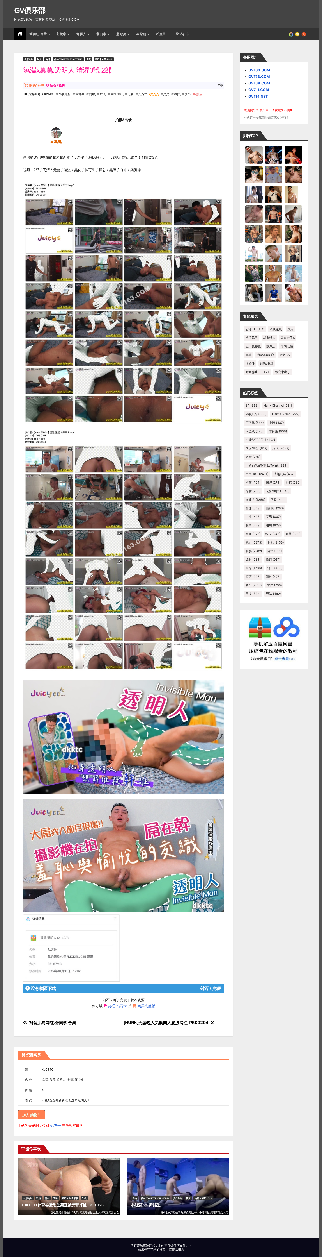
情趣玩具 (284, 474)
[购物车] (297, 34)
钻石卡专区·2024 (103, 59)
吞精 (253, 457)
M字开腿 (65, 94)
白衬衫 (275, 508)
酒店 (253, 576)
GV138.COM (259, 83)
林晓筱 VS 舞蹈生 (145, 1205)
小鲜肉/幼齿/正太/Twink (266, 465)
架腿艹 (142, 94)
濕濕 (155, 94)
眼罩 (253, 525)
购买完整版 (146, 1006)
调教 (55, 1198)
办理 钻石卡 (117, 1006)
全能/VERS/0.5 (260, 440)
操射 (253, 491)
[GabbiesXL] (273, 253)
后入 (103, 94)
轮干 (274, 568)
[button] (303, 34)
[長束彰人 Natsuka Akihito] (273, 293)
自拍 (274, 551)
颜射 (273, 576)
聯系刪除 (178, 1249)
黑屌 (274, 585)
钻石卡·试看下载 (70, 1198)
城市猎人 (269, 338)
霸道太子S (288, 338)
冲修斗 (250, 363)
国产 (84, 34)
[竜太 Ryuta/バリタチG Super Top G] (273, 194)
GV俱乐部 (30, 10)
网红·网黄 (40, 34)
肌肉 (254, 542)
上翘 (276, 422)
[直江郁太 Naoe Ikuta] (293, 293)
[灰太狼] (254, 293)
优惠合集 (28, 59)
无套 (130, 94)
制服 (39, 59)
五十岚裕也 (253, 346)
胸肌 (275, 542)
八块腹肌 (276, 329)
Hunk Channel (278, 405)
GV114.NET (258, 96)
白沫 (253, 508)
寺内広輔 (287, 346)
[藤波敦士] (293, 273)
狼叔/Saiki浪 (265, 355)
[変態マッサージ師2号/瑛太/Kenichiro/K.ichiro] (293, 194)
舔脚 (253, 559)
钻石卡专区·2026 (203, 1198)
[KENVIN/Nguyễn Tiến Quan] (273, 154)
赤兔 (290, 329)
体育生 (79, 94)
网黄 (89, 59)
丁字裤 (255, 422)
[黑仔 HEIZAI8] (254, 233)
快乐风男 (252, 338)
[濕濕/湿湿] (56, 133)
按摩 (63, 34)
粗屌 (273, 525)
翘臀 (293, 534)
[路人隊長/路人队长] (293, 253)
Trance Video (285, 414)
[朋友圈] (291, 34)
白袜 (253, 517)
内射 (92, 94)
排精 (293, 482)
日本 (104, 34)
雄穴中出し (282, 372)
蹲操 (177, 94)
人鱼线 (255, 431)
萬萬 (166, 94)
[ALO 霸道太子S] (293, 214)
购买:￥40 (36, 85)
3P (252, 405)
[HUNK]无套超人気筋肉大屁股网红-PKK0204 (166, 1022)
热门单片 (177, 1198)
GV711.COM (258, 90)
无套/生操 (278, 491)
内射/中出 (256, 448)
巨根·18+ (116, 94)
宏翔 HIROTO (255, 329)
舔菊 (273, 559)
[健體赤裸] (254, 253)
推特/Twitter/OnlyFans (68, 59)
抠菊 (253, 482)
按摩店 (270, 346)
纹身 (272, 534)
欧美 (123, 34)
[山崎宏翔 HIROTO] (254, 154)
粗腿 (253, 534)
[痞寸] (273, 214)
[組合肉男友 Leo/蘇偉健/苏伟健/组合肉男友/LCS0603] (273, 174)
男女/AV (284, 355)
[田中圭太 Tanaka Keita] (293, 233)
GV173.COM (259, 76)
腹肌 (254, 551)
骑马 (188, 94)
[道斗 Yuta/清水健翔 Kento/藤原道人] (273, 233)
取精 (143, 34)
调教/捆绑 (266, 363)
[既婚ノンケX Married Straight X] (254, 214)
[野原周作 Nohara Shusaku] (273, 273)
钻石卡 (55, 1125)
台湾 (48, 59)
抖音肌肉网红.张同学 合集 (52, 1022)
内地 (135, 1198)
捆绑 (273, 482)
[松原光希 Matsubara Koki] (293, 174)
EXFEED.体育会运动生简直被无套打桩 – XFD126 (62, 1205)
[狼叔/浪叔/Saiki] (254, 174)
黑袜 (249, 355)
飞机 (84, 1198)
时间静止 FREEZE (258, 372)
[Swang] (293, 154)
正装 (278, 499)
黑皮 (199, 94)
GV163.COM (259, 70)
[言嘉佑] (254, 194)
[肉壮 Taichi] (254, 273)
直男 (163, 34)
